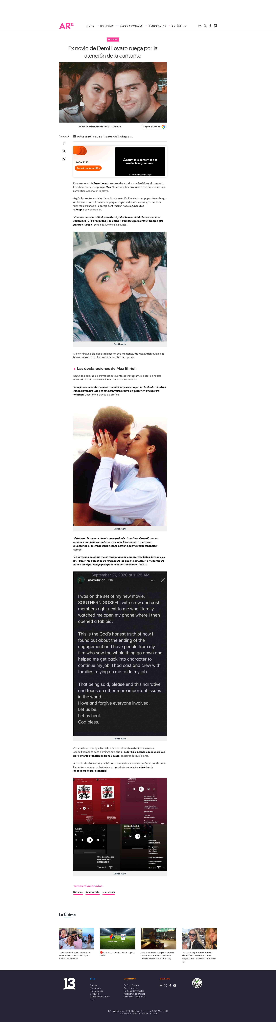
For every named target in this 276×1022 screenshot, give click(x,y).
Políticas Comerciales (134, 991)
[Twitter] (205, 26)
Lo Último (179, 26)
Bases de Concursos (100, 997)
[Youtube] (174, 986)
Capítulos (94, 994)
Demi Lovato (93, 891)
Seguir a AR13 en (151, 126)
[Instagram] (200, 26)
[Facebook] (210, 26)
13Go (92, 999)
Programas (95, 988)
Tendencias (157, 26)
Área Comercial (131, 988)
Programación (96, 991)
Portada (93, 985)
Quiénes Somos (131, 985)
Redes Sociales (131, 26)
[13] (215, 26)
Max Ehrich (108, 891)
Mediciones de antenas (134, 994)
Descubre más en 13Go (88, 168)
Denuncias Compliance (134, 997)
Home (91, 26)
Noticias (107, 26)
